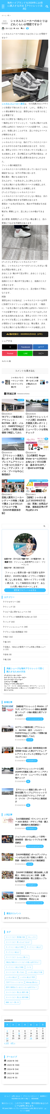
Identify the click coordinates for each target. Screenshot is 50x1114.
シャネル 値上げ (11, 977)
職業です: (9, 562)
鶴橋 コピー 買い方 (12, 1002)
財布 (8, 654)
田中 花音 (9, 28)
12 (19, 1033)
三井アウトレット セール (14, 982)
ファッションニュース (15, 480)
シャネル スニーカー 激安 (13, 104)
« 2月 (6, 1043)
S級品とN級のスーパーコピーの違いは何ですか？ (23, 962)
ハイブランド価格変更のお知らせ (38, 480)
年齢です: (25, 559)
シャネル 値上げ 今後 (35, 972)
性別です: (37, 559)
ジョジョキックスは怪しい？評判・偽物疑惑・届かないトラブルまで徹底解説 (31, 840)
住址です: (8, 568)
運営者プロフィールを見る (25, 590)
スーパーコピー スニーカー (13, 679)
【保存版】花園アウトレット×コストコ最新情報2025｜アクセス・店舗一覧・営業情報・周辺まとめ (31, 896)
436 (18, 28)
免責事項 (43, 1096)
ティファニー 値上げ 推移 (14, 967)
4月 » (13, 1043)
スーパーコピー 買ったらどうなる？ (18, 942)
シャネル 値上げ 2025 (27, 977)
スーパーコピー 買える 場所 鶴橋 (17, 997)
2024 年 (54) (13, 1069)
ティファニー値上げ (12, 952)
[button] (40, 353)
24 (7, 1038)
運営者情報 (34, 1098)
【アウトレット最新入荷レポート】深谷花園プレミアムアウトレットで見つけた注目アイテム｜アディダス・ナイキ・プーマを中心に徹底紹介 (13, 465)
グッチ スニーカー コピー (13, 675)
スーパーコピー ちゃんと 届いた (17, 957)
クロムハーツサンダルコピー (14, 684)
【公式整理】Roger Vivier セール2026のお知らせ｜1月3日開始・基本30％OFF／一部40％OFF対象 (36, 461)
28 (31, 1038)
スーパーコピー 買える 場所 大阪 (17, 992)
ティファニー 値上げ (34, 947)
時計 (9, 637)
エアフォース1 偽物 (10, 682)
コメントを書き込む (25, 370)
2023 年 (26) (13, 1073)
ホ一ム (6, 1096)
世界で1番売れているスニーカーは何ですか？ (21, 987)
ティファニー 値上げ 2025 (15, 947)
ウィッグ (10, 607)
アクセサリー (12, 602)
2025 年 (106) (13, 1065)
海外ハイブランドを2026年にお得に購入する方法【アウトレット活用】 (25, 5)
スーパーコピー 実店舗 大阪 (15, 937)
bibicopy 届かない (32, 982)
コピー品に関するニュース (18, 612)
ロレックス (32, 937)
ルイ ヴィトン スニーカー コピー (15, 677)
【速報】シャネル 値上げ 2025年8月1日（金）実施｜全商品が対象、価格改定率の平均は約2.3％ (37, 503)
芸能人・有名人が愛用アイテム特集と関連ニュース (24, 648)
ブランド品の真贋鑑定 (16, 632)
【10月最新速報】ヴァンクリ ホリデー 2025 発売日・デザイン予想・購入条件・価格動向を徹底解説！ (31, 822)
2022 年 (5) (12, 1077)
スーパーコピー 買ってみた (15, 972)
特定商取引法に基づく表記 (20, 1098)
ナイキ (29, 967)
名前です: (8, 559)
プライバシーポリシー (30, 1096)
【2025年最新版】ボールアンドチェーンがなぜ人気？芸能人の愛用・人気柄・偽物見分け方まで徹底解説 (31, 857)
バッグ (21, 400)
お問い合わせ (16, 1096)
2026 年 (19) (12, 1061)
